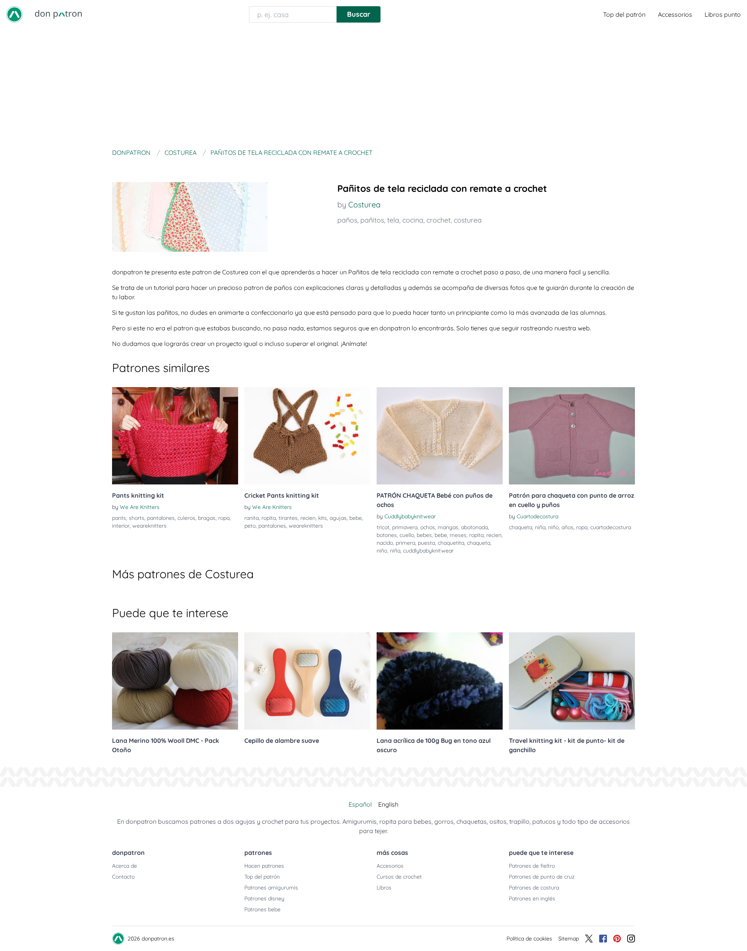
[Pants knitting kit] (175, 435)
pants (119, 517)
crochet (438, 220)
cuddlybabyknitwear (428, 550)
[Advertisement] (373, 87)
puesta (426, 542)
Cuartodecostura (537, 516)
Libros (384, 887)
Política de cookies (529, 938)
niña (395, 550)
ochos (427, 527)
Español (360, 804)
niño (382, 550)
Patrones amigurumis (271, 887)
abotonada (474, 527)
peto (250, 525)
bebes (424, 535)
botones (387, 535)
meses (458, 535)
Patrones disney (264, 898)
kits (322, 517)
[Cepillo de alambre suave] (307, 681)
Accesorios (390, 865)
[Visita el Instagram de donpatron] (631, 938)
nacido (385, 542)
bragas (207, 517)
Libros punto (723, 14)
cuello (407, 535)
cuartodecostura (610, 527)
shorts (136, 517)
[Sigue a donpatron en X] (589, 938)
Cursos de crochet (399, 876)
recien (308, 517)
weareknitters (149, 525)
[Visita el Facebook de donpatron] (603, 938)
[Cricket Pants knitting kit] (307, 435)
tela (393, 220)
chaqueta (478, 542)
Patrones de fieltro (532, 865)
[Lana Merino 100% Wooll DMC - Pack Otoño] (175, 681)
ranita (251, 517)
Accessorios (675, 14)
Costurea (364, 204)
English (388, 804)
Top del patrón (624, 14)
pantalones (161, 517)
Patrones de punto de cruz (542, 876)
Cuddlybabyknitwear (410, 516)
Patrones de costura (534, 887)
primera (405, 542)
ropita (268, 517)
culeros (186, 517)
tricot (383, 527)
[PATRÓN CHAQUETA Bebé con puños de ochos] (440, 435)
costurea (468, 220)
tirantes (288, 517)
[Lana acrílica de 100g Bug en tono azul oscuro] (440, 681)
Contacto (123, 876)
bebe (355, 517)
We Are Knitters (140, 507)
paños (347, 220)
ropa (224, 517)
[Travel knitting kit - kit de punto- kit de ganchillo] (572, 681)
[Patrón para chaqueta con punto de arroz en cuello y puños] (572, 435)
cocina (412, 220)
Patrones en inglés (532, 898)
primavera (404, 527)
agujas (338, 517)
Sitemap (568, 938)
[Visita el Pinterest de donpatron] (617, 938)
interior (121, 525)
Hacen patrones (264, 865)
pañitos (372, 220)
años (567, 527)
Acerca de (124, 865)
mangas (448, 527)
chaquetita (451, 542)
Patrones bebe (262, 909)
